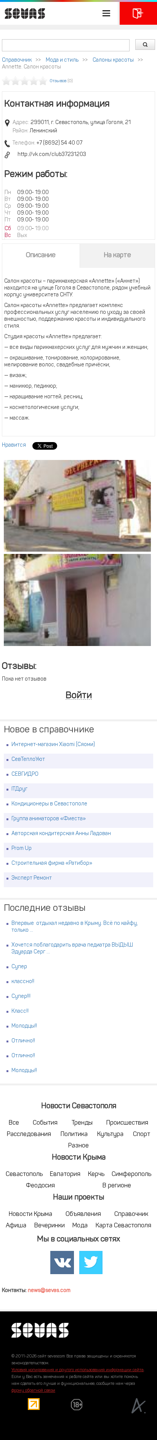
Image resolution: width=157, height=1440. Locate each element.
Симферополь (131, 1174)
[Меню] (59, 13)
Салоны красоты (113, 60)
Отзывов (58, 81)
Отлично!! (23, 1041)
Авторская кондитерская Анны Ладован (61, 834)
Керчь (96, 1174)
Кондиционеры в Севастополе (49, 804)
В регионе (117, 1186)
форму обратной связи (33, 1391)
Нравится (14, 445)
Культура (110, 1134)
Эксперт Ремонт (31, 878)
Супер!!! (20, 996)
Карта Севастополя (123, 1226)
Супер (19, 967)
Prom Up (21, 848)
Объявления (83, 1214)
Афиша (16, 1226)
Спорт (141, 1134)
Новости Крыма (30, 1214)
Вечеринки (49, 1226)
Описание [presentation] (41, 255)
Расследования (29, 1134)
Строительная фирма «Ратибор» (51, 863)
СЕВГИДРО (24, 774)
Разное (78, 1146)
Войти (79, 696)
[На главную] (23, 13)
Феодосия (40, 1186)
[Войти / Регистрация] (138, 13)
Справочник (17, 60)
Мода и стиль (62, 60)
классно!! (22, 982)
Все (14, 1123)
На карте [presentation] (117, 255)
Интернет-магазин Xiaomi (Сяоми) (53, 745)
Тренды (82, 1123)
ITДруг (19, 789)
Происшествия (127, 1123)
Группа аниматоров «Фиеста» (48, 819)
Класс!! (20, 1011)
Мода (80, 1226)
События (45, 1123)
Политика (74, 1134)
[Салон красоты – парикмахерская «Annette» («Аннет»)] (77, 506)
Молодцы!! (24, 1026)
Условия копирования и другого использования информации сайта (77, 1370)
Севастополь (24, 1174)
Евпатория (65, 1174)
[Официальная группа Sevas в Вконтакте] (62, 1263)
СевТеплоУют (28, 759)
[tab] (41, 255)
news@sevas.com (49, 1291)
